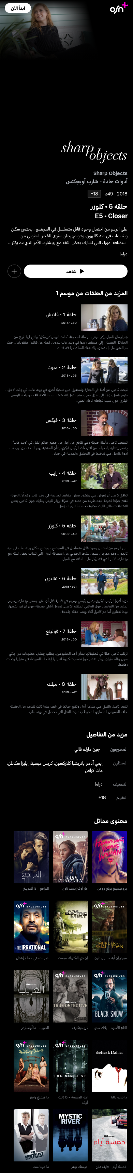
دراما (99, 783)
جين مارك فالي (87, 749)
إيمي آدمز (95, 763)
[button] (18, 8)
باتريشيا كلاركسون (70, 763)
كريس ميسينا (42, 763)
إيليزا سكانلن (18, 763)
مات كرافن (94, 770)
